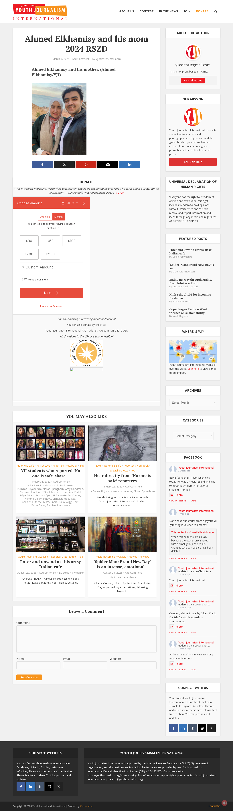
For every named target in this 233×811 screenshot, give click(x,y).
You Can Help (193, 162)
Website (115, 659)
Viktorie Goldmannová (38, 498)
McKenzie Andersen (125, 577)
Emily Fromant (65, 485)
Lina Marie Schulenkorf (185, 286)
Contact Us (214, 806)
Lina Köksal (43, 492)
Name (20, 659)
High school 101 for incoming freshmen (190, 296)
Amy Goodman (74, 489)
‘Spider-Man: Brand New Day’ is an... (191, 266)
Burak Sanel (38, 505)
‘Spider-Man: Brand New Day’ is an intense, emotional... (122, 564)
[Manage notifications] (224, 803)
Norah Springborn (53, 489)
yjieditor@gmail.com (108, 59)
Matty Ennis (50, 502)
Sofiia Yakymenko (73, 572)
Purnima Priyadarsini (29, 489)
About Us (126, 11)
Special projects (119, 470)
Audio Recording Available (33, 556)
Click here (193, 368)
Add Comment (80, 59)
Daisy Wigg (65, 502)
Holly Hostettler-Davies (66, 495)
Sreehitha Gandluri (44, 485)
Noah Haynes (180, 316)
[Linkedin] (183, 728)
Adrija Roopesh (181, 301)
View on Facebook (178, 500)
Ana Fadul (75, 492)
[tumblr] (192, 728)
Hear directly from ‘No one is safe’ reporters (122, 478)
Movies (133, 556)
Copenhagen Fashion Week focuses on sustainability (188, 311)
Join (187, 11)
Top (82, 465)
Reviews (144, 556)
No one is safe (25, 465)
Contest (147, 11)
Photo (179, 495)
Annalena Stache (32, 502)
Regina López (43, 495)
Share (193, 500)
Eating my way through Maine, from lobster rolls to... (190, 281)
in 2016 (119, 192)
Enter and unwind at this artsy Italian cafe (50, 564)
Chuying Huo (27, 492)
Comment (23, 623)
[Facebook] (173, 728)
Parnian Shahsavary (58, 505)
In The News (168, 11)
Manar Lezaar (59, 492)
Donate (202, 11)
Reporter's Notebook (64, 465)
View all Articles (193, 80)
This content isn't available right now (192, 532)
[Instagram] (202, 728)
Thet (75, 502)
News (98, 465)
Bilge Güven (27, 495)
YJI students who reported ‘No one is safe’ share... (50, 473)
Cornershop (86, 806)
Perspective (43, 465)
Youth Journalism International (114, 491)
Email (66, 659)
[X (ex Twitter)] (211, 728)
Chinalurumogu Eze (64, 498)
